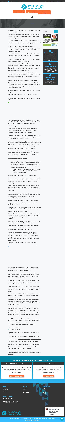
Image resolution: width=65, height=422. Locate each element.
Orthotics (10, 193)
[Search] (56, 31)
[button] (32, 17)
